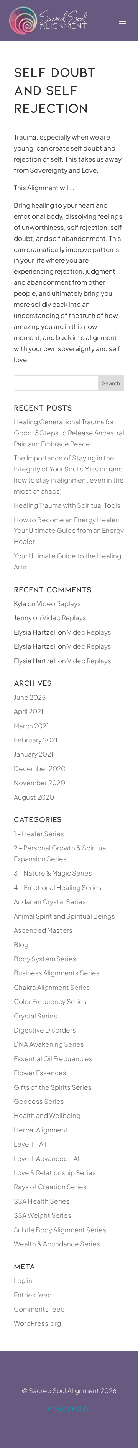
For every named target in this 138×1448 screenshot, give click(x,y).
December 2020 (40, 768)
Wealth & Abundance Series (57, 1244)
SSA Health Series (42, 1201)
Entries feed (33, 1295)
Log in (23, 1280)
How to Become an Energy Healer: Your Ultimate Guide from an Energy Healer (69, 530)
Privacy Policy (69, 1408)
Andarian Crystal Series (50, 901)
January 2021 (33, 754)
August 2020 (34, 797)
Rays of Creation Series (50, 1186)
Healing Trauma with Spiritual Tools (67, 505)
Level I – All (30, 1144)
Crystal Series (35, 1016)
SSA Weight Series (42, 1215)
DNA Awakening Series (49, 1044)
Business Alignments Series (57, 973)
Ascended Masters (43, 930)
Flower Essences (40, 1072)
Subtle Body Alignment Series (60, 1229)
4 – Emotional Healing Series (58, 887)
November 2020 (39, 782)
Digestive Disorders (45, 1030)
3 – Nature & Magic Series (53, 873)
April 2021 (28, 711)
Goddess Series (39, 1101)
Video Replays (59, 603)
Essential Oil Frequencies (53, 1058)
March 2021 (31, 726)
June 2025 (30, 697)
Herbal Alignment (41, 1130)
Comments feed (39, 1309)
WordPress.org (37, 1323)
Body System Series (45, 958)
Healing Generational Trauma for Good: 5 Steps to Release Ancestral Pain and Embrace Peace (69, 432)
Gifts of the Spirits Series (53, 1087)
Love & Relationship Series (55, 1172)
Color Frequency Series (50, 1001)
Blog (21, 944)
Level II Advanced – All (47, 1158)
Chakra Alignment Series (52, 987)
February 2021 (36, 740)
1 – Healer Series (39, 833)
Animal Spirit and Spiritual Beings (64, 916)
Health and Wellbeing (47, 1115)
